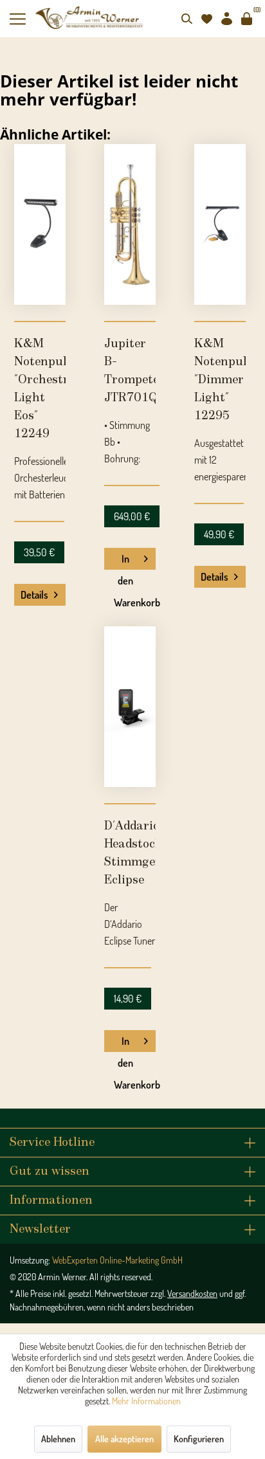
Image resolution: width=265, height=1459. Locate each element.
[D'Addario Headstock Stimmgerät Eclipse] (130, 706)
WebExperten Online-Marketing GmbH (117, 1260)
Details (34, 594)
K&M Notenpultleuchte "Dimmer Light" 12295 (220, 380)
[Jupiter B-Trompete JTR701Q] (130, 224)
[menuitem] (22, 19)
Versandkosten (192, 1293)
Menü (22, 19)
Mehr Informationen (146, 1400)
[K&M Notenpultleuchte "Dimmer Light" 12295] (220, 224)
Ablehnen (58, 1438)
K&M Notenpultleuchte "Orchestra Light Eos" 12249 (40, 389)
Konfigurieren (199, 1438)
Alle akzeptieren (124, 1438)
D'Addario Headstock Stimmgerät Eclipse (130, 853)
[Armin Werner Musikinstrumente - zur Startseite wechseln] (90, 17)
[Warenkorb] (246, 18)
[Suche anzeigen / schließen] (187, 18)
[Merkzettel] (206, 18)
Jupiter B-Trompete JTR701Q (130, 371)
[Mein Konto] (226, 18)
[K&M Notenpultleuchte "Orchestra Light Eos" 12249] (40, 224)
